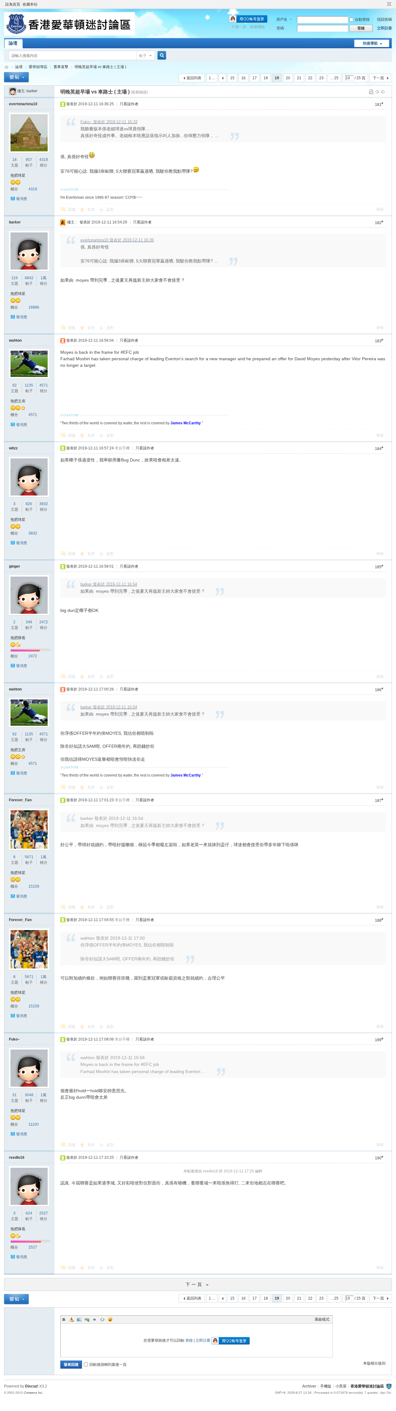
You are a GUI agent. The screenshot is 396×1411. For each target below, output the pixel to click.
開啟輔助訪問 (383, 4)
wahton (15, 340)
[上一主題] (377, 91)
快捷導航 (370, 43)
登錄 (189, 1340)
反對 (110, 209)
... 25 (334, 78)
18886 (33, 307)
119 (14, 278)
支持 (91, 209)
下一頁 (378, 78)
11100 (33, 1124)
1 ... (212, 78)
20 (288, 78)
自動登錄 (362, 19)
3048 (29, 1095)
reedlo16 (16, 1157)
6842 (29, 278)
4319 (43, 160)
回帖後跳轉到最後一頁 (108, 1364)
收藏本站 (30, 4)
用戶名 (281, 19)
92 (14, 385)
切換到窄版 (388, 4)
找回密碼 (384, 19)
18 (266, 78)
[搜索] (161, 55)
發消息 (21, 199)
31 (14, 1095)
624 (29, 1213)
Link (87, 1319)
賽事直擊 (61, 67)
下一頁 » (198, 1284)
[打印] (371, 91)
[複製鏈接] (139, 92)
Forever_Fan (20, 800)
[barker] (12, 91)
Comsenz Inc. (33, 1392)
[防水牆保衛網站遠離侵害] (389, 1386)
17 (254, 78)
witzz (13, 448)
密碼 (280, 28)
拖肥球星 (18, 175)
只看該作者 (129, 104)
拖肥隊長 (18, 638)
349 (29, 622)
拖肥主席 (18, 401)
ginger (14, 566)
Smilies (110, 1319)
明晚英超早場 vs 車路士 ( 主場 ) (100, 67)
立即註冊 (384, 28)
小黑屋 (340, 1386)
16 (243, 78)
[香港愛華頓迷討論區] (69, 34)
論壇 (13, 43)
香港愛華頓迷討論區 (6, 67)
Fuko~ (14, 1039)
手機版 (325, 1386)
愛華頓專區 (38, 67)
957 (29, 160)
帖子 (143, 56)
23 (321, 78)
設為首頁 (12, 4)
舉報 (380, 209)
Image (79, 1319)
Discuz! (31, 1386)
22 (310, 78)
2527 (43, 1213)
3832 (43, 504)
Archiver (309, 1386)
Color (71, 1319)
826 (29, 504)
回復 (71, 209)
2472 (43, 622)
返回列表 (194, 78)
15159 (33, 886)
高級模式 (322, 1319)
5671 (29, 857)
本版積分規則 (374, 1363)
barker (32, 91)
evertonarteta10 (23, 104)
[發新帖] (16, 77)
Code (102, 1319)
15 (232, 78)
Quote (95, 1319)
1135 (29, 385)
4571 (43, 385)
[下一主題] (383, 91)
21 (299, 78)
